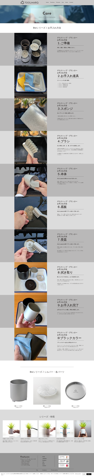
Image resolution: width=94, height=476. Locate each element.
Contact (44, 465)
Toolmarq (44, 458)
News (43, 464)
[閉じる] (92, 474)
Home (43, 456)
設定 (84, 474)
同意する (88, 474)
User (43, 462)
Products (44, 460)
